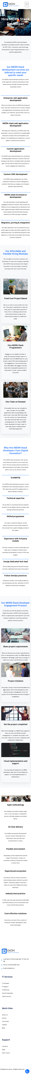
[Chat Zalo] (27, 1071)
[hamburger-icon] (27, 4)
